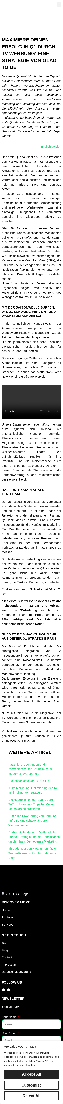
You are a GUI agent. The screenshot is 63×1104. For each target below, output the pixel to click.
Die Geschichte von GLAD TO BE (31, 781)
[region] (31, 1072)
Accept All (31, 1074)
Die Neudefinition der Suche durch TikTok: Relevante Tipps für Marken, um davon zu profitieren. (32, 804)
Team (5, 943)
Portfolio (7, 917)
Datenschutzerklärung (16, 971)
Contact (7, 957)
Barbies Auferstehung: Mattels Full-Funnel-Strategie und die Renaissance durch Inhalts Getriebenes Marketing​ (34, 837)
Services (7, 924)
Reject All (32, 1095)
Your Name (9, 1017)
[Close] (59, 1044)
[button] (59, 4)
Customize (31, 1085)
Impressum (9, 964)
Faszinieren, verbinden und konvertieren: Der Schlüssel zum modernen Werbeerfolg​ (30, 769)
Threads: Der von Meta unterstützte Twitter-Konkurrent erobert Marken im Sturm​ (33, 853)
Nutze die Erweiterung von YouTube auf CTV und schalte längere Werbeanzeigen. (32, 820)
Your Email (9, 1033)
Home (6, 910)
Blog (5, 950)
